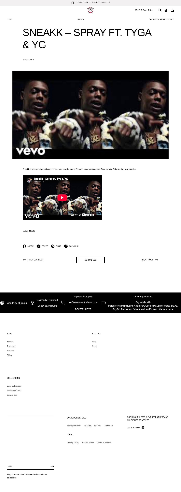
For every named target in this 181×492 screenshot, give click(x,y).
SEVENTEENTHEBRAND (157, 417)
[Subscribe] (52, 466)
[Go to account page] (166, 10)
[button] (160, 10)
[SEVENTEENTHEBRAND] (90, 10)
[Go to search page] (160, 10)
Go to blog (91, 260)
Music (32, 231)
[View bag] (172, 10)
